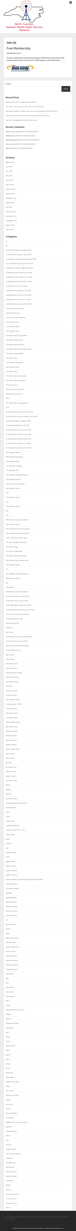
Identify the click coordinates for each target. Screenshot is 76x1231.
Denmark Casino (11, 852)
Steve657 (9, 144)
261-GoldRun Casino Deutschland (17, 574)
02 (7, 245)
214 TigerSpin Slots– (13, 470)
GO (7, 920)
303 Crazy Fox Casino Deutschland (17, 614)
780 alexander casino (13, 722)
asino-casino (10, 753)
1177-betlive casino (12, 322)
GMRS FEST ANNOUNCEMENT (28, 131)
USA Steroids (10, 1167)
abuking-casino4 (11, 740)
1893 (7, 398)
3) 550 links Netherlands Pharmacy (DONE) (20, 610)
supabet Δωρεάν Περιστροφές (16, 1122)
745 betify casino (11, 708)
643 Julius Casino (11, 668)
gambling (9, 893)
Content (8, 843)
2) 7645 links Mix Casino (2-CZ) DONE (18, 430)
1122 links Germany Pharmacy (16, 317)
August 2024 (10, 202)
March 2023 (10, 229)
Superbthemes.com (57, 1228)
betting (8, 789)
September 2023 (11, 220)
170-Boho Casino (11, 371)
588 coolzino (10, 655)
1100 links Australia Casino (15, 308)
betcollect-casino (11, 780)
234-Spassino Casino (13, 506)
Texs (7, 1140)
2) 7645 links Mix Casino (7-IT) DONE (18, 443)
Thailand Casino (11, 1149)
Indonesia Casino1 (12, 960)
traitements (9, 1158)
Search (8, 84)
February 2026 (11, 189)
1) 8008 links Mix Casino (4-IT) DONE (18, 299)
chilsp (8, 839)
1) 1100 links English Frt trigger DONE (18, 250)
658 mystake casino (12, 677)
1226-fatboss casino (12, 326)
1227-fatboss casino (12, 331)
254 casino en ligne (12, 547)
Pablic (8, 1050)
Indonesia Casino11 (12, 965)
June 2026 (9, 171)
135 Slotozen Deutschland (14, 353)
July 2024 (9, 207)
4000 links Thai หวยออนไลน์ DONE (17, 646)
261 (7, 569)
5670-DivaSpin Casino (13, 650)
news (7, 1032)
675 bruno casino (11, 695)
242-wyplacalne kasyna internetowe (18, 529)
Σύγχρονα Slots (11, 1203)
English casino (10, 861)
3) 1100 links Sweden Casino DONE (17, 596)
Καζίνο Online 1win (12, 1194)
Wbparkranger (10, 131)
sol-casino (9, 1104)
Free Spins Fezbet (11, 884)
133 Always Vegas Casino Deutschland (18, 349)
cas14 (8, 812)
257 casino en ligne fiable (14, 551)
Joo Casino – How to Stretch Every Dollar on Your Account (25, 106)
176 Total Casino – (12, 385)
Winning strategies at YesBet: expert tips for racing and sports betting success (31, 111)
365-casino (9, 632)
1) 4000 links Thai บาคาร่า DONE (17, 286)
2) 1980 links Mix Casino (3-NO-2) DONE (19, 412)
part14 (8, 1055)
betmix (8, 785)
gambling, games (11, 897)
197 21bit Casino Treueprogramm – (17, 403)
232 (7, 493)
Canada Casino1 (11, 807)
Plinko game (10, 1077)
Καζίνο (8, 1189)
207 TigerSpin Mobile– (13, 452)
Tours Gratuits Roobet (13, 1154)
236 (7, 511)
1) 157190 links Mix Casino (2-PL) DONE (19, 263)
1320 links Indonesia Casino (15, 344)
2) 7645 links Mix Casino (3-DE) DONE (18, 434)
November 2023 (11, 216)
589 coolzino (10, 659)
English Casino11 (11, 870)
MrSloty (8, 1014)
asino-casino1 (10, 758)
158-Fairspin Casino (12, 367)
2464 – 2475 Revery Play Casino (16, 538)
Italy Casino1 (10, 992)
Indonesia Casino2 (12, 969)
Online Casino (10, 1046)
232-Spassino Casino (13, 497)
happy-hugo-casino (12, 938)
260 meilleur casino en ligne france (17, 560)
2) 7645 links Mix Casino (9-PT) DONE (18, 448)
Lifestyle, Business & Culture (15, 1010)
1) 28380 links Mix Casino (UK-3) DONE (19, 281)
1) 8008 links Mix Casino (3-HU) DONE (18, 295)
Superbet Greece (11, 1131)
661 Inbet (9, 686)
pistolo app (9, 1073)
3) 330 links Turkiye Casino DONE (17, 601)
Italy (7, 983)
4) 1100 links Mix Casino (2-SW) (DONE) (19, 637)
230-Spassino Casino (13, 488)
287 (7, 583)
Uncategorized (10, 1163)
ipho (7, 978)
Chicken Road (10, 834)
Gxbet (8, 933)
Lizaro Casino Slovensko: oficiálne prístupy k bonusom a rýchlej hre (27, 115)
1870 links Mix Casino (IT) (14, 394)
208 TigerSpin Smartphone (14, 457)
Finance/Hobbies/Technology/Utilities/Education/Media (24, 879)
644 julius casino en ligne (14, 673)
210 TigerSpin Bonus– (13, 461)
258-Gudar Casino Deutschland (16, 556)
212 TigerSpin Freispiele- (14, 466)
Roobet (8, 1100)
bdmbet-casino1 (11, 776)
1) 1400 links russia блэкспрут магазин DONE (21, 259)
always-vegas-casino (13, 749)
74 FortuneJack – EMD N (14, 704)
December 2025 (11, 198)
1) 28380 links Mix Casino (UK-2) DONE (19, 277)
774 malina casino (12, 717)
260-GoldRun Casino (13, 565)
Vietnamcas (9, 1180)
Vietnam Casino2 (11, 1176)
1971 (7, 407)
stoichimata (9, 1118)
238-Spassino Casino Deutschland (17, 520)
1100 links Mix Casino (13, 313)
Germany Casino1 (11, 906)
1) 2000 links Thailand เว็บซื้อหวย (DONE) (19, 268)
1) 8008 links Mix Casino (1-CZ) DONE (18, 290)
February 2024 (11, 212)
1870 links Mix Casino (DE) (15, 389)
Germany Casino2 (11, 911)
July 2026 (9, 167)
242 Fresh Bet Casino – (13, 524)
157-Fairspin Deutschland (14, 362)
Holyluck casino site (12, 947)
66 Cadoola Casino (12, 682)
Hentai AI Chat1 (11, 942)
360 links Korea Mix (12, 623)
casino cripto (10, 821)
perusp (8, 1064)
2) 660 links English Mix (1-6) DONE (18, 425)
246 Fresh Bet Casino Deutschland (17, 533)
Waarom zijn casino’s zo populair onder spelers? (21, 102)
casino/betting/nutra (12, 825)
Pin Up (8, 1068)
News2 (8, 1041)
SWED (8, 1136)
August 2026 (10, 162)
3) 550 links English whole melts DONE (18, 605)
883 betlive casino (12, 731)
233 (7, 502)
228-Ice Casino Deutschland (15, 484)
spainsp (8, 1109)
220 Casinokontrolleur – (14, 479)
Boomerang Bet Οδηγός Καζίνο (16, 803)
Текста (8, 1208)
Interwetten (10, 974)
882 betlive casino (12, 727)
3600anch (9, 628)
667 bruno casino (11, 691)
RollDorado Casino (12, 1095)
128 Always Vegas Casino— (15, 340)
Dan (7, 848)
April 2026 (9, 180)
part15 (8, 1059)
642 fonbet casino (12, 663)
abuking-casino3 (11, 735)
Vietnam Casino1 (11, 1172)
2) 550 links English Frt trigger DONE (18, 421)
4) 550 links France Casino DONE (17, 641)
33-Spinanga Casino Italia (14, 619)
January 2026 (10, 193)
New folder (9, 1028)
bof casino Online (11, 798)
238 (7, 515)
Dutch (8, 857)
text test (8, 1144)
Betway (8, 794)
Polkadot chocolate (12, 1082)
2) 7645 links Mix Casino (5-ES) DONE (18, 439)
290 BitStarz (10, 587)
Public (8, 1086)
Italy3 (8, 1001)
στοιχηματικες (11, 1198)
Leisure (8, 1005)
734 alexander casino (13, 699)
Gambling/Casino (11, 902)
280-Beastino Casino (13, 578)
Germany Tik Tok (11, 915)
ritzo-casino (10, 1091)
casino (8, 816)
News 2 (8, 1037)
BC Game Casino (11, 767)
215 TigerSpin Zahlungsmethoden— (17, 475)
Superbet (9, 1127)
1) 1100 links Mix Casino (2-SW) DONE (19, 254)
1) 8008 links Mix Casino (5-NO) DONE (19, 304)
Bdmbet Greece (11, 771)
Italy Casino (10, 987)
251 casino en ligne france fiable (16, 542)
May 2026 (9, 176)
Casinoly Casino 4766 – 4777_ (16, 830)
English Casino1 (11, 866)
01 (7, 241)
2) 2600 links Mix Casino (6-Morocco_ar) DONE (21, 416)
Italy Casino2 (10, 996)
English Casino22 (11, 875)
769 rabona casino (12, 713)
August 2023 (10, 225)
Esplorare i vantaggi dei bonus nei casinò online (21, 120)
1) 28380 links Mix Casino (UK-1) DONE (19, 272)
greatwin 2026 (11, 924)
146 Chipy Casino (11, 358)
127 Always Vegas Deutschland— (17, 335)
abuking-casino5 (11, 744)
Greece (8, 929)
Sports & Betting (11, 1113)
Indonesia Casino (11, 956)
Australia (9, 762)
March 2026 (10, 184)
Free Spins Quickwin (12, 888)
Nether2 (8, 1019)
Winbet (8, 1185)
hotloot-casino (11, 951)
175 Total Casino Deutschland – (16, 380)
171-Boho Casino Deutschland (16, 376)
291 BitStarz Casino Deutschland (17, 592)
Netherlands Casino (12, 1023)
